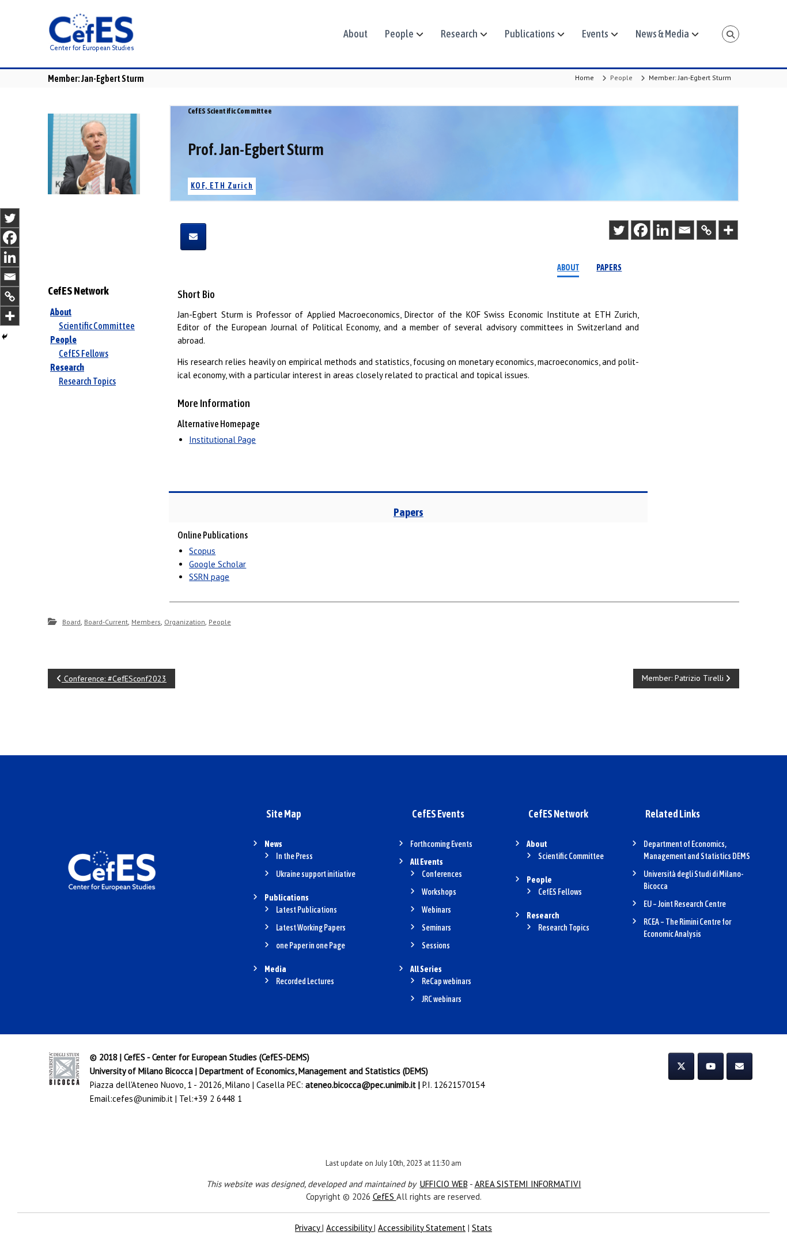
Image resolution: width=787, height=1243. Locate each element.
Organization (184, 621)
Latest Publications (306, 909)
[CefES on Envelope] (739, 1066)
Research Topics (87, 381)
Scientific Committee (97, 326)
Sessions (436, 945)
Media (275, 969)
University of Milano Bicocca (141, 1070)
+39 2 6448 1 (218, 1098)
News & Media (662, 34)
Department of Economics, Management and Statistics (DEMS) (313, 1070)
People (399, 34)
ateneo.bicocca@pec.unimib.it (360, 1084)
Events (595, 34)
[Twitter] (619, 230)
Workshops (439, 892)
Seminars (436, 927)
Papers (609, 267)
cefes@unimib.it (142, 1098)
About (355, 34)
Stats (482, 1227)
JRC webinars (441, 999)
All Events (426, 862)
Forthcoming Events (441, 844)
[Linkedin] (662, 230)
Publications (530, 34)
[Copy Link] (706, 230)
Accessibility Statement (422, 1227)
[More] (728, 230)
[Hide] (4, 336)
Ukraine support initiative (315, 874)
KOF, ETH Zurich (222, 185)
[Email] (684, 230)
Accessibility (350, 1227)
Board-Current (106, 621)
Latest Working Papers (311, 927)
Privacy (308, 1227)
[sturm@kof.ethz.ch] (193, 236)
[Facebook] (640, 230)
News (273, 844)
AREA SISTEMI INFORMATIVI (528, 1183)
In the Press (294, 856)
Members (146, 621)
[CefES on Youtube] (711, 1066)
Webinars (436, 909)
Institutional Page (222, 439)
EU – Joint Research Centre (685, 904)
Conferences (442, 874)
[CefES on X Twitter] (681, 1066)
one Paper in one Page (310, 945)
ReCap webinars (446, 981)
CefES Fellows (83, 353)
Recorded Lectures (305, 981)
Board (71, 621)
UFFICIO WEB (444, 1183)
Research (459, 34)
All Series (426, 969)
